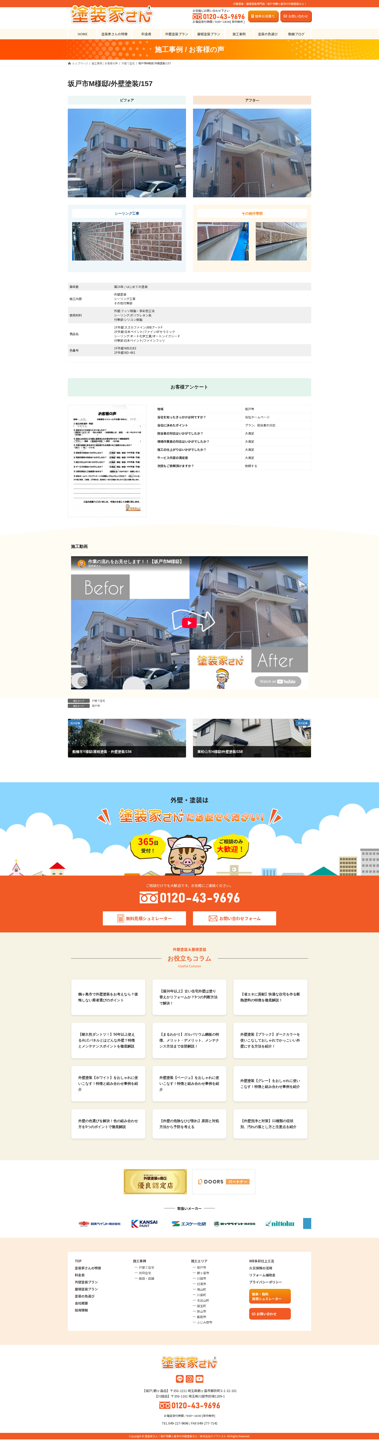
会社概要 (81, 1303)
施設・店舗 (146, 1278)
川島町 (201, 1295)
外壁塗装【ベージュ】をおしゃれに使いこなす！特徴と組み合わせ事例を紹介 (189, 1083)
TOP (78, 1261)
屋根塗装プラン (86, 1289)
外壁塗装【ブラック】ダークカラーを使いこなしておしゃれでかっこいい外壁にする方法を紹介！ (270, 1040)
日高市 (201, 1284)
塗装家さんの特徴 (88, 1268)
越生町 (201, 1306)
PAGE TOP (367, 1393)
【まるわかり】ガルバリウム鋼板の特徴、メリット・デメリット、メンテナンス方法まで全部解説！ (189, 1040)
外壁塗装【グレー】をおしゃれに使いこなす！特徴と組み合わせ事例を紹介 (270, 1083)
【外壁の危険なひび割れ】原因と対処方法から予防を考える (189, 1124)
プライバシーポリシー (265, 1282)
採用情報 (81, 1310)
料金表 (80, 1275)
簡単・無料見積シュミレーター (267, 1296)
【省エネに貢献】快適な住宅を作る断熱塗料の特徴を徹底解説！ (270, 997)
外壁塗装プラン (86, 1282)
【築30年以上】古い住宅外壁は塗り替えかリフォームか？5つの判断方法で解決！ (188, 997)
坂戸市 (96, 705)
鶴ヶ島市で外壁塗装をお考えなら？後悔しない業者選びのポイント (108, 997)
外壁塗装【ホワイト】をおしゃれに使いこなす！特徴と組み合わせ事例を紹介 (108, 1083)
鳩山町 (201, 1289)
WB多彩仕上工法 (261, 1261)
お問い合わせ (298, 16)
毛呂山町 (203, 1300)
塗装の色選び (85, 1296)
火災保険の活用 (260, 1268)
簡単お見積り (265, 16)
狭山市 (201, 1311)
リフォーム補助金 (262, 1275)
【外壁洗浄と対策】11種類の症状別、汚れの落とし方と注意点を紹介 (268, 1124)
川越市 (201, 1278)
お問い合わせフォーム (240, 918)
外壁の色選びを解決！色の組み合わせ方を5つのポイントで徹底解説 (108, 1124)
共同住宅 (145, 1273)
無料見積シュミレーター (149, 918)
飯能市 (201, 1317)
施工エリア (199, 1261)
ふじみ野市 (204, 1322)
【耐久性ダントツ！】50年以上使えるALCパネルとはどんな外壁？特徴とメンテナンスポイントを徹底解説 (106, 1040)
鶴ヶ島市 (203, 1273)
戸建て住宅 (98, 700)
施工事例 (139, 1261)
